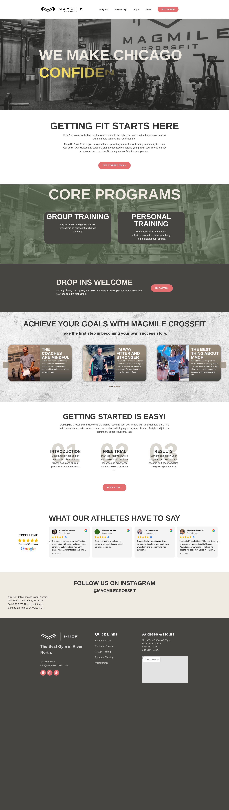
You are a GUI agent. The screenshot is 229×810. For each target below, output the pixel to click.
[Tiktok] (56, 673)
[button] (104, 9)
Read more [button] (142, 553)
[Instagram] (49, 673)
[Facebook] (43, 673)
